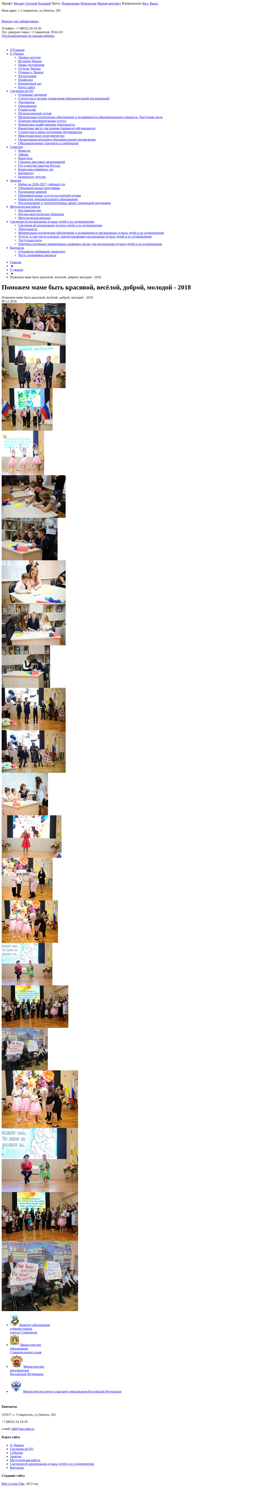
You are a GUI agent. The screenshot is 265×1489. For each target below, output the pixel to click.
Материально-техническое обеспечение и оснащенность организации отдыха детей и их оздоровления (91, 233)
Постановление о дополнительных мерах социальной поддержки (64, 203)
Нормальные (71, 3)
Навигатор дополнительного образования (47, 199)
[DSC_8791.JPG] (40, 1191)
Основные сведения (32, 94)
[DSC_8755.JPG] (40, 1127)
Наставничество (29, 210)
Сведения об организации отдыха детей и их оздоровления (60, 225)
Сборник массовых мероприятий (41, 162)
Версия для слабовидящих (20, 21)
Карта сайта (26, 87)
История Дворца (30, 61)
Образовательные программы (39, 188)
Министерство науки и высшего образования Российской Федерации (72, 1391)
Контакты (17, 247)
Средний (31, 3)
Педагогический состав (35, 113)
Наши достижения (31, 65)
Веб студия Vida (13, 1483)
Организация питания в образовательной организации (57, 139)
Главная (15, 262)
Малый (19, 3)
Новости (24, 150)
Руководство (27, 109)
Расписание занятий (32, 191)
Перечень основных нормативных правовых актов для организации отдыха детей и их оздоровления (90, 244)
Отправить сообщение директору (41, 251)
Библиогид (26, 173)
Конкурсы (25, 158)
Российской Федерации (26, 1374)
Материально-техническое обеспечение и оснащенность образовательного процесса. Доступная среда (90, 117)
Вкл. (145, 3)
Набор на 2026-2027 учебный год (41, 184)
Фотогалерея (27, 76)
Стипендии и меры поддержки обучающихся (50, 132)
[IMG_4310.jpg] (40, 1310)
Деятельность (27, 229)
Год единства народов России (39, 165)
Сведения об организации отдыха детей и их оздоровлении (52, 221)
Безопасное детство (32, 177)
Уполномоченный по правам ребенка (28, 36)
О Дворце (17, 53)
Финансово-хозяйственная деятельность (46, 124)
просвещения (19, 1370)
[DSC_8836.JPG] (40, 1239)
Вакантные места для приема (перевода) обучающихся (56, 128)
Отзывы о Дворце (30, 72)
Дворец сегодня (29, 57)
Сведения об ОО (22, 91)
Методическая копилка (34, 218)
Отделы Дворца (29, 68)
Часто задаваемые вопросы (37, 255)
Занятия (15, 180)
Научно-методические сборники (41, 214)
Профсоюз (25, 79)
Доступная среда (30, 240)
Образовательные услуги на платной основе (49, 195)
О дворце (16, 269)
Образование (27, 106)
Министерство (34, 1366)
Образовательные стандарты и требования (48, 143)
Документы (26, 102)
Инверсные (89, 3)
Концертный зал (29, 83)
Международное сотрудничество (41, 135)
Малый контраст (109, 3)
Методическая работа (25, 206)
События (16, 147)
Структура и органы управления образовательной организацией (64, 98)
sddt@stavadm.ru (22, 1429)
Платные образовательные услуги (42, 121)
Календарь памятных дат (35, 169)
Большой (44, 3)
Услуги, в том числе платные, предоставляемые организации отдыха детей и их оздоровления (85, 236)
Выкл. (154, 3)
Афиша (23, 154)
